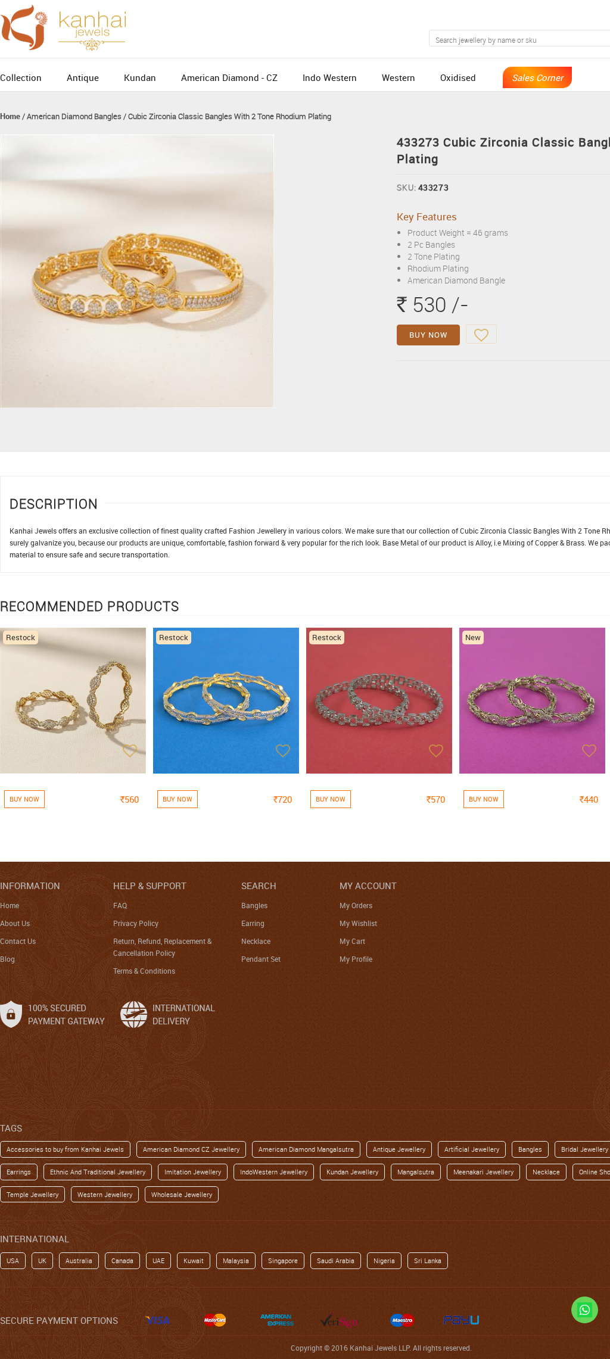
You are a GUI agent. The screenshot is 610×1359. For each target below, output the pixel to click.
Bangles (254, 905)
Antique (83, 77)
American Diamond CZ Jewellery (191, 1149)
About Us (15, 923)
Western (398, 77)
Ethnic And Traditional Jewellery (97, 1171)
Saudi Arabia (335, 1260)
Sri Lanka (427, 1260)
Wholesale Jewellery (181, 1194)
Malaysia (236, 1260)
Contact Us (18, 941)
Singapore (283, 1260)
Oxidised (458, 77)
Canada (122, 1260)
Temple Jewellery (32, 1194)
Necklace (255, 941)
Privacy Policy (135, 923)
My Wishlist (358, 923)
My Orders (356, 905)
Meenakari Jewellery (483, 1171)
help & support (149, 886)
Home (10, 116)
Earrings (19, 1171)
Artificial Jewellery (471, 1149)
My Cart (352, 941)
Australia (79, 1260)
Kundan (140, 77)
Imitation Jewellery (192, 1171)
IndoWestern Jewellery (273, 1171)
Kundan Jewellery (352, 1171)
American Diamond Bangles (74, 116)
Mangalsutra (415, 1171)
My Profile (356, 959)
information (30, 886)
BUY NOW (428, 334)
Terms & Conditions (144, 970)
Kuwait (193, 1260)
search (258, 886)
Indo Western (330, 77)
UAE (158, 1260)
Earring (252, 923)
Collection (21, 77)
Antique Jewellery (399, 1149)
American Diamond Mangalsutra (306, 1149)
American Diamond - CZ (229, 77)
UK (42, 1260)
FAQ (120, 905)
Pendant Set (261, 959)
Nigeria (384, 1260)
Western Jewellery (104, 1194)
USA (13, 1260)
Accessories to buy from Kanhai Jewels (65, 1149)
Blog (7, 959)
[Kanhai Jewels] (68, 26)
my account (368, 886)
